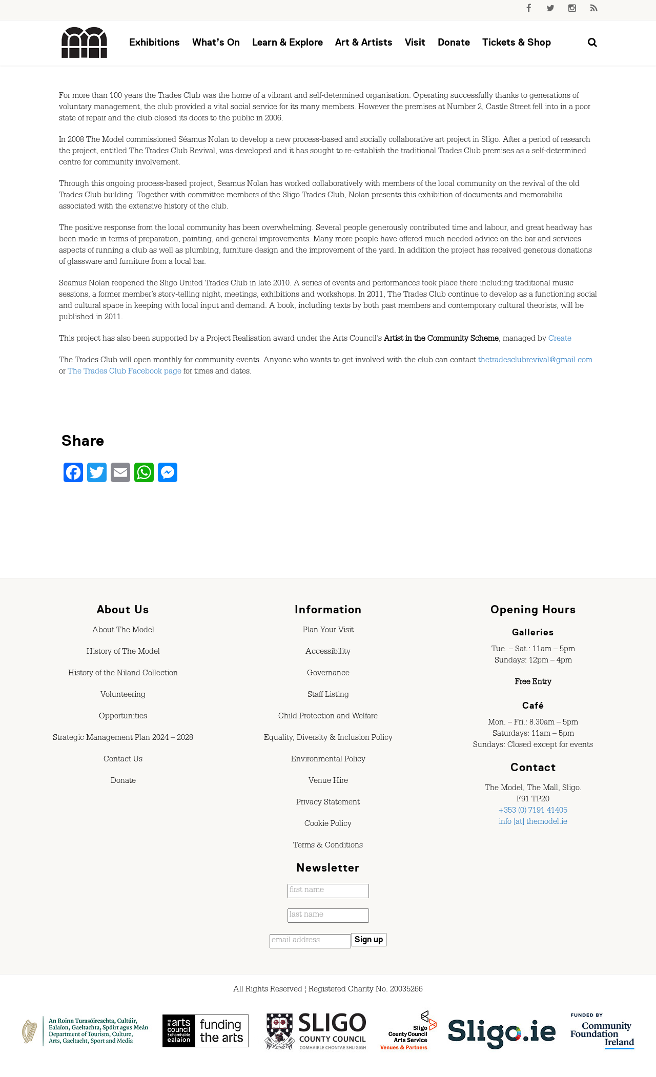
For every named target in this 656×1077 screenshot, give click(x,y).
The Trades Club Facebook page (124, 372)
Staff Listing (328, 696)
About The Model (123, 631)
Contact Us (123, 760)
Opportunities (123, 717)
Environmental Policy (328, 760)
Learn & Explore (287, 42)
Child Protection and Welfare (328, 717)
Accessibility (328, 653)
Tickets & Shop (516, 42)
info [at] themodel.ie (533, 823)
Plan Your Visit (328, 631)
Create (559, 340)
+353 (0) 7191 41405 (533, 811)
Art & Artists (364, 42)
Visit (415, 42)
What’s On (216, 42)
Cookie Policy (328, 825)
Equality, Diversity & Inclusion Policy (328, 739)
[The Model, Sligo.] (84, 43)
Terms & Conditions (328, 846)
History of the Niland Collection (123, 674)
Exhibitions (154, 42)
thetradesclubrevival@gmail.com (535, 361)
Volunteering (123, 696)
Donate (454, 42)
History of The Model (123, 653)
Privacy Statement (328, 803)
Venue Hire (328, 782)
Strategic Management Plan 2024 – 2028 (123, 739)
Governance (328, 674)
